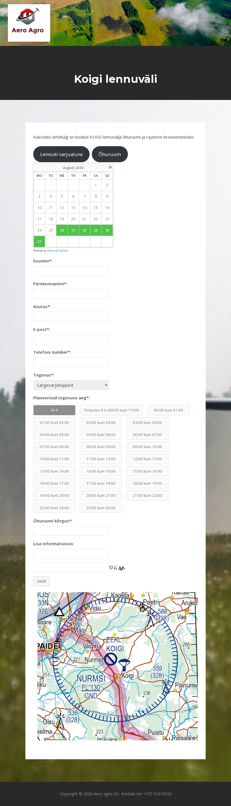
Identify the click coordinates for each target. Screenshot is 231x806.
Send (41, 581)
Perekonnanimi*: (50, 283)
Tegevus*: (43, 375)
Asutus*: (42, 306)
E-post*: (41, 329)
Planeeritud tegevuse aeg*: (61, 397)
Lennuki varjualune (61, 154)
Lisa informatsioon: (53, 543)
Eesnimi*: (42, 261)
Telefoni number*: (52, 352)
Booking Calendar (57, 250)
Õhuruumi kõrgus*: (52, 521)
